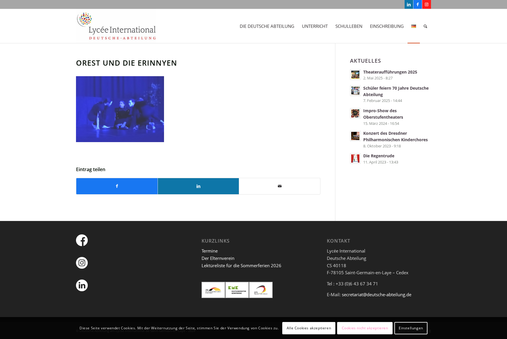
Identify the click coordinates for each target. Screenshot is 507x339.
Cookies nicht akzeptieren (365, 327)
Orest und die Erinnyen (126, 63)
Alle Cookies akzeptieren (309, 327)
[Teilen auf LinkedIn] (198, 186)
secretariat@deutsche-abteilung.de (376, 294)
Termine (210, 251)
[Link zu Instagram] (426, 4)
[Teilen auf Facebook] (117, 186)
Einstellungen (411, 327)
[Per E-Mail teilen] (279, 186)
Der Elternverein (218, 258)
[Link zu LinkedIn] (409, 4)
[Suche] (425, 26)
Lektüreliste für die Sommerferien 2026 (241, 265)
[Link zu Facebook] (417, 4)
